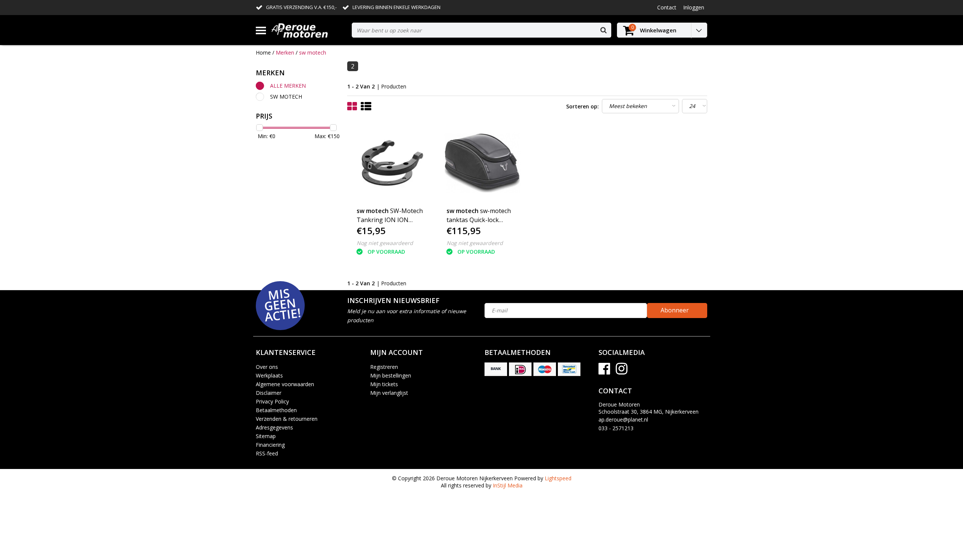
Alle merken (288, 85)
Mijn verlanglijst (389, 392)
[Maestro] (544, 369)
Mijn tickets (384, 384)
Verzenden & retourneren (286, 418)
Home (263, 52)
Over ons (267, 366)
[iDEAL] (520, 369)
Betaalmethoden (276, 410)
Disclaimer (268, 392)
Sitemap (266, 436)
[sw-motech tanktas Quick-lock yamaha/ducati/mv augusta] (482, 162)
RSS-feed (267, 453)
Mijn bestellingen (390, 375)
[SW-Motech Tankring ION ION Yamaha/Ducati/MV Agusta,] (392, 162)
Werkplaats (269, 375)
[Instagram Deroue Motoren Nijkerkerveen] (621, 371)
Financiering (270, 444)
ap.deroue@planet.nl (623, 419)
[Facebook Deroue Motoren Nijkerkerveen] (604, 371)
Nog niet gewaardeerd (385, 243)
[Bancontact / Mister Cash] (569, 369)
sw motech (312, 52)
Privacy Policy (272, 401)
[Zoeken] (603, 30)
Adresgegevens (274, 427)
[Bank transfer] (496, 369)
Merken (285, 52)
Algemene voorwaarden (285, 384)
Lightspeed (558, 478)
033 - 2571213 (615, 428)
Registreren (384, 366)
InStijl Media (508, 485)
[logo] (309, 30)
